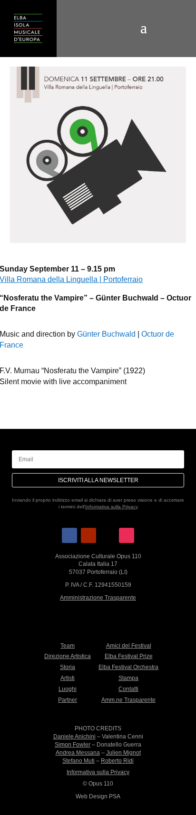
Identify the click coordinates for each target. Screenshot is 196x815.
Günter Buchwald (106, 334)
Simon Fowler (72, 744)
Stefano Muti (78, 760)
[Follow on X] (107, 535)
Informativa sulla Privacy (111, 506)
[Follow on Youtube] (88, 535)
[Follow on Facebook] (69, 535)
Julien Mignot (123, 752)
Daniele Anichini (74, 736)
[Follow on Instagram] (126, 535)
